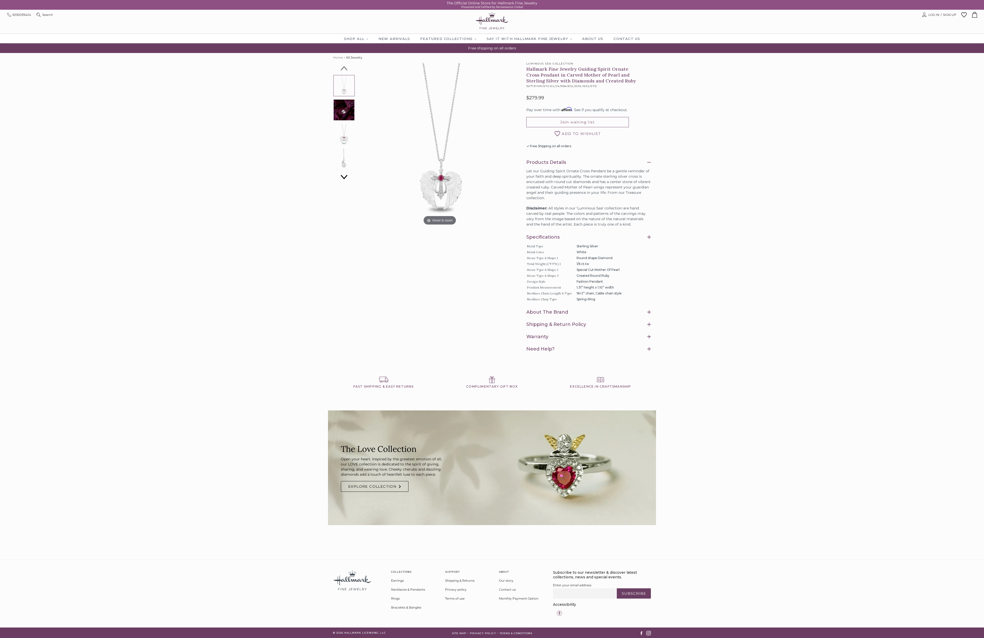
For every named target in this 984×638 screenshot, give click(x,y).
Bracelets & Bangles (406, 607)
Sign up (949, 14)
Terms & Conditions (516, 633)
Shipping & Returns (460, 580)
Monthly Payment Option (518, 598)
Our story (506, 580)
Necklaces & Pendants (408, 589)
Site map (459, 633)
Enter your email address (572, 585)
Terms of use (455, 598)
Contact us (507, 589)
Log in (933, 14)
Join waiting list (577, 122)
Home (338, 57)
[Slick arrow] (344, 68)
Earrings (397, 580)
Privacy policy (456, 589)
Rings (395, 598)
